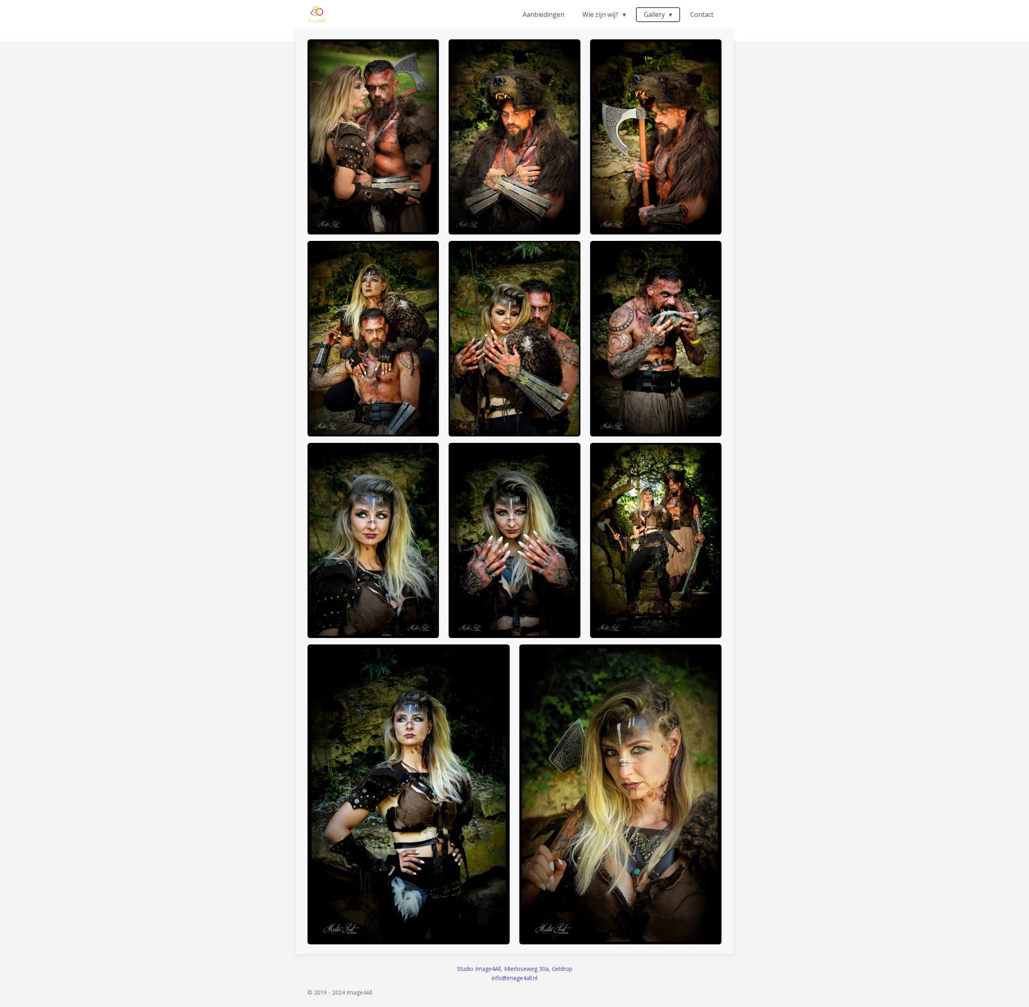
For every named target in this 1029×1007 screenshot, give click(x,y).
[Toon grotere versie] (373, 136)
